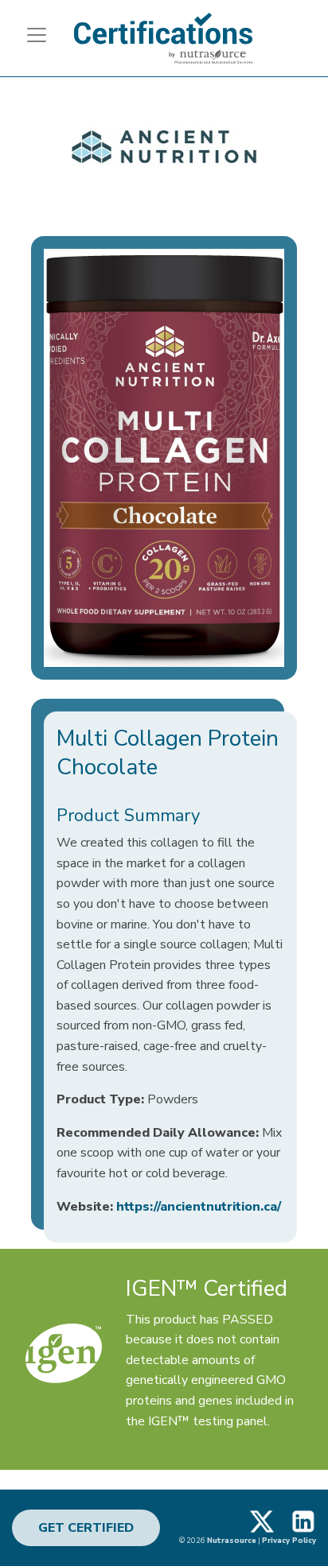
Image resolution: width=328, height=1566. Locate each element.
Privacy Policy (289, 1540)
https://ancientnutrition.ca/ (198, 1206)
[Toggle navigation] (30, 35)
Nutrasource (231, 1540)
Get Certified (86, 1528)
